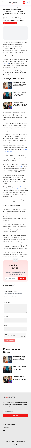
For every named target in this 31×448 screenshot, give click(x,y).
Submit (22, 278)
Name (6, 316)
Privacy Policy (7, 427)
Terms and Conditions (9, 424)
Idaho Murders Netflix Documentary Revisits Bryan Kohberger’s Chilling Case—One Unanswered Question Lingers (19, 86)
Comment (7, 302)
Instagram (6, 63)
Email (6, 325)
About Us (5, 421)
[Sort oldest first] (13, 285)
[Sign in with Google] (27, 2)
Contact (5, 434)
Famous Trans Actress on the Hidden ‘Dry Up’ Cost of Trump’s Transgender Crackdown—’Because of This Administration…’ (20, 96)
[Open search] (24, 2)
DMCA (4, 430)
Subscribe (15, 415)
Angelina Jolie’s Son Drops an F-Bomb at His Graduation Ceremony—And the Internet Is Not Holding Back (20, 105)
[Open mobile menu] (2, 2)
